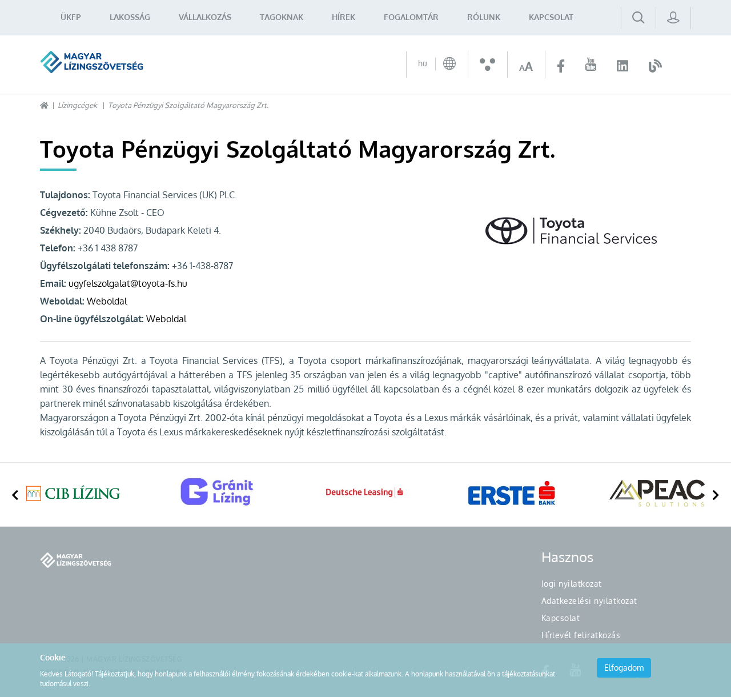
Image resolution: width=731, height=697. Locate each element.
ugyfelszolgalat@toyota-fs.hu (128, 283)
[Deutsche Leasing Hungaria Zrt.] (365, 493)
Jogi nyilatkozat (571, 583)
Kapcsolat (551, 17)
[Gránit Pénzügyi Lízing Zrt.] (219, 493)
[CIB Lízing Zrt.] (73, 493)
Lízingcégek (77, 105)
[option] (73, 494)
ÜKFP (71, 17)
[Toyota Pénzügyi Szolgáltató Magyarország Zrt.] (588, 231)
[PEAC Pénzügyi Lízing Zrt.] (658, 493)
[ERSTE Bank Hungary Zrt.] (512, 493)
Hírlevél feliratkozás (581, 635)
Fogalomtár (411, 17)
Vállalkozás (205, 17)
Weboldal (107, 301)
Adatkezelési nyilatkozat (589, 601)
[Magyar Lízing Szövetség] (91, 62)
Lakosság (130, 17)
